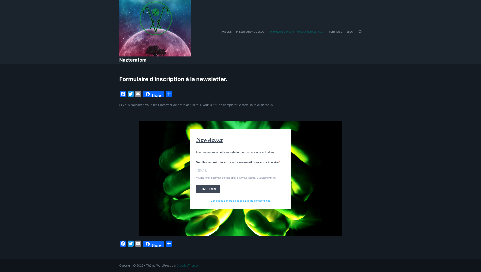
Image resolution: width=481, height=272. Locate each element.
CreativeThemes (188, 265)
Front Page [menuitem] (335, 31)
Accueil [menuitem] (226, 31)
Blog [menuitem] (350, 31)
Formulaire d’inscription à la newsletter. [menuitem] (296, 31)
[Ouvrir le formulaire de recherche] (360, 31)
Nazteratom (133, 60)
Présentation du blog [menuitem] (250, 31)
